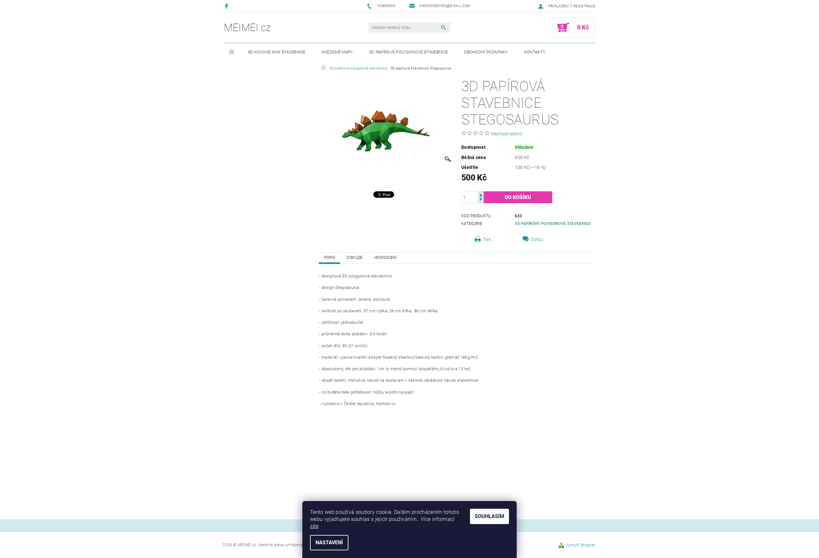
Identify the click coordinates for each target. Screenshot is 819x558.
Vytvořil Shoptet (580, 545)
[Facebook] (227, 6)
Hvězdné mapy (337, 52)
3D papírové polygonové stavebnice (408, 52)
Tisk (487, 239)
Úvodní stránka (232, 52)
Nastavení (329, 542)
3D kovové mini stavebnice (277, 52)
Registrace (584, 6)
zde (314, 526)
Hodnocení (385, 257)
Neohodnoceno (506, 133)
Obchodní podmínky (486, 52)
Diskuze (354, 257)
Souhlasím (489, 516)
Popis (329, 257)
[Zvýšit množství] (481, 194)
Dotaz (537, 239)
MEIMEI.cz (247, 27)
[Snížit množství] (481, 200)
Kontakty (535, 52)
